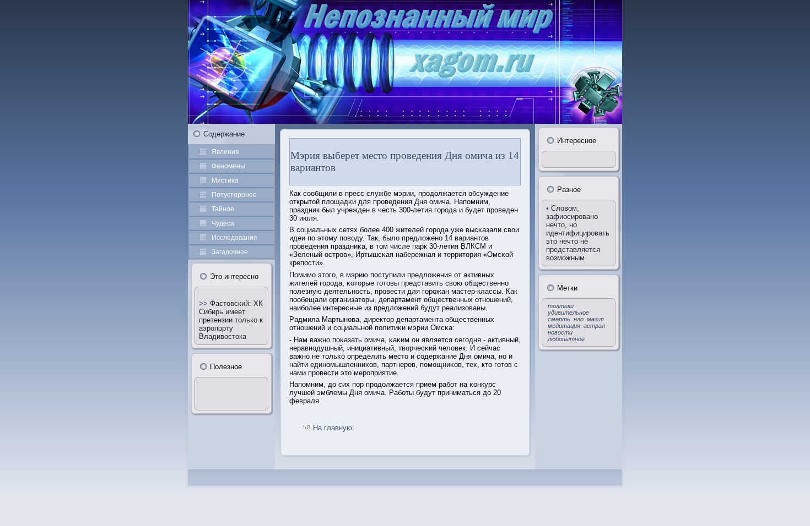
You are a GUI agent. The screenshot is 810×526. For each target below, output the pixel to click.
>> (204, 303)
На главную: (333, 428)
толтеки (561, 306)
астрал (594, 325)
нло (579, 319)
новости (560, 332)
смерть (559, 319)
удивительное (568, 312)
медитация (564, 325)
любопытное (566, 339)
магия (595, 319)
